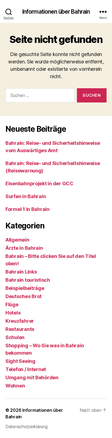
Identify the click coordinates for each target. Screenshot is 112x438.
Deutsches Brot (23, 296)
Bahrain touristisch (27, 280)
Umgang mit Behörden (31, 377)
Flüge (11, 304)
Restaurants (19, 329)
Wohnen (15, 386)
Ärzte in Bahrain (24, 248)
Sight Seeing (20, 361)
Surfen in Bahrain (25, 196)
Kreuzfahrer (19, 321)
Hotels (12, 313)
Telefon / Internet (25, 369)
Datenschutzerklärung (26, 426)
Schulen (14, 337)
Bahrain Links (21, 272)
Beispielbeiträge (24, 288)
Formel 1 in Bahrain (27, 209)
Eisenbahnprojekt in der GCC (39, 183)
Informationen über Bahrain (56, 11)
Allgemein (17, 240)
